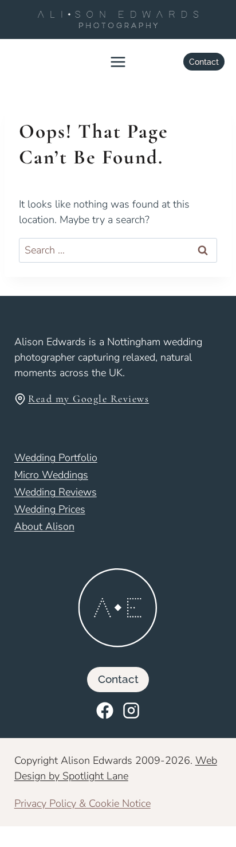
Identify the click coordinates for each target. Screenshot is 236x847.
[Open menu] (118, 62)
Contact (204, 62)
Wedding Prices (49, 509)
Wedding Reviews (55, 492)
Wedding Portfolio (55, 458)
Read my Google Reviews (88, 398)
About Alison (44, 526)
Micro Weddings (51, 475)
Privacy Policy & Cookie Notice (82, 803)
